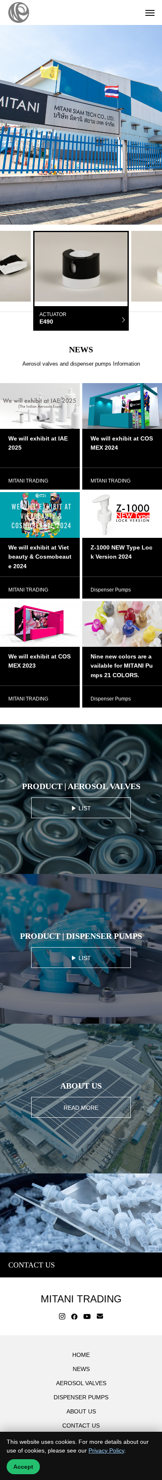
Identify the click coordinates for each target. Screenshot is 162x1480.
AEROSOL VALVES (81, 1383)
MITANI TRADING (28, 481)
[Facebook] (74, 1316)
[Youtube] (87, 1316)
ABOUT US (81, 1411)
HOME (81, 1355)
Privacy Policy (106, 1450)
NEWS (81, 1369)
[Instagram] (62, 1316)
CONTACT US (81, 1425)
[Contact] (100, 1316)
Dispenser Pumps (111, 590)
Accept (23, 1466)
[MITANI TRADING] (18, 12)
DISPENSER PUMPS (81, 1397)
